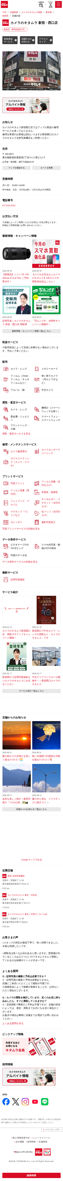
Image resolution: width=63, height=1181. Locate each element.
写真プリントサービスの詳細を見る (21, 528)
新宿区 (5, 16)
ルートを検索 (46, 168)
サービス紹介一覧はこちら (31, 691)
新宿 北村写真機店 (16, 876)
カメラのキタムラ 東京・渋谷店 (22, 895)
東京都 (49, 12)
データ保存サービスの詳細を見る (20, 561)
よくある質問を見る (12, 1023)
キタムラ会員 (50, 2)
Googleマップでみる (31, 859)
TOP (4, 12)
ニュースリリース (41, 1137)
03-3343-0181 (9, 205)
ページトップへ (53, 1129)
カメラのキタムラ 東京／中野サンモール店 (27, 914)
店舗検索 (41, 2)
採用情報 (31, 1141)
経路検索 (31, 1175)
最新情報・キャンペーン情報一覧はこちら (31, 331)
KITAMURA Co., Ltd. (26, 1161)
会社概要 (20, 1141)
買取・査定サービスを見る (16, 433)
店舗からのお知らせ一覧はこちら (31, 809)
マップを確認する (16, 168)
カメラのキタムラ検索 (32, 12)
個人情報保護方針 (21, 1137)
